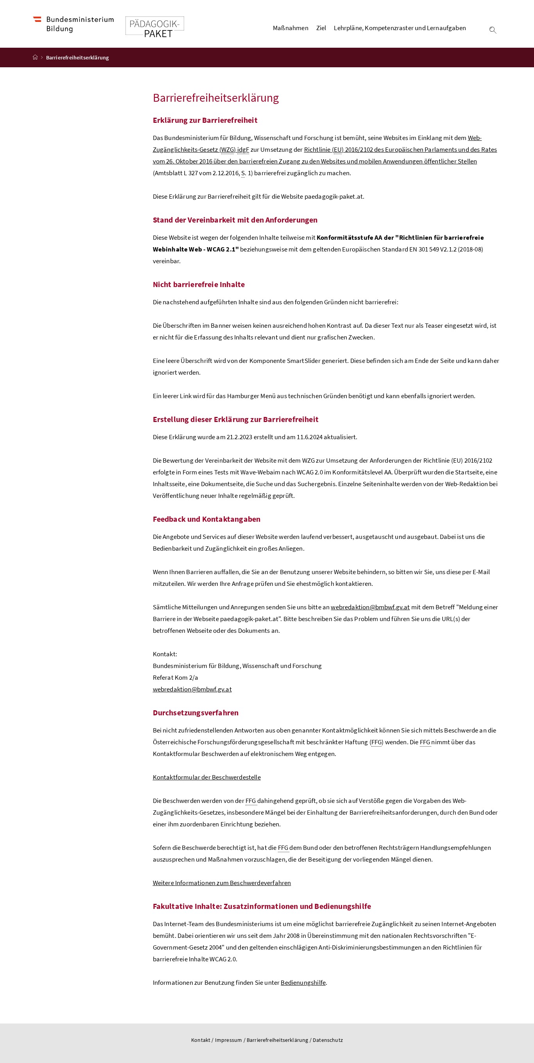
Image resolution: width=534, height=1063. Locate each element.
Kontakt (200, 1039)
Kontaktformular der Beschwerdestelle (207, 777)
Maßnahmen (290, 27)
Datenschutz (328, 1039)
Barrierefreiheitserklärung (278, 1039)
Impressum (229, 1039)
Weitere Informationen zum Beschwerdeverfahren (222, 882)
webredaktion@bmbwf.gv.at (370, 607)
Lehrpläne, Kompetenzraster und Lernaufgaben (400, 27)
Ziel (321, 27)
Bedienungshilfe (303, 982)
